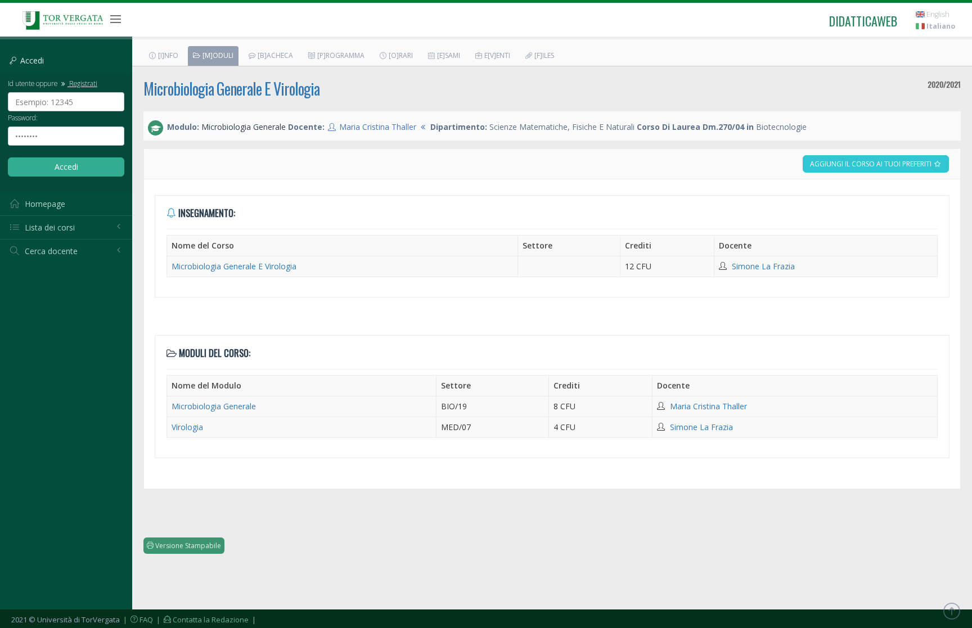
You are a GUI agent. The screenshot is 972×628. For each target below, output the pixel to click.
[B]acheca (274, 55)
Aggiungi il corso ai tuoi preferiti (871, 164)
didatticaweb (863, 21)
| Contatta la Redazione (202, 620)
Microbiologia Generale (214, 406)
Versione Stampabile (187, 545)
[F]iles (543, 55)
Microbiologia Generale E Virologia (231, 88)
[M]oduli (217, 55)
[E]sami (447, 55)
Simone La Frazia (763, 266)
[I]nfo (167, 55)
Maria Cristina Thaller (377, 126)
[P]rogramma (340, 55)
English (937, 14)
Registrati (82, 83)
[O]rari (400, 55)
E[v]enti (496, 55)
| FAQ (137, 620)
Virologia (187, 427)
